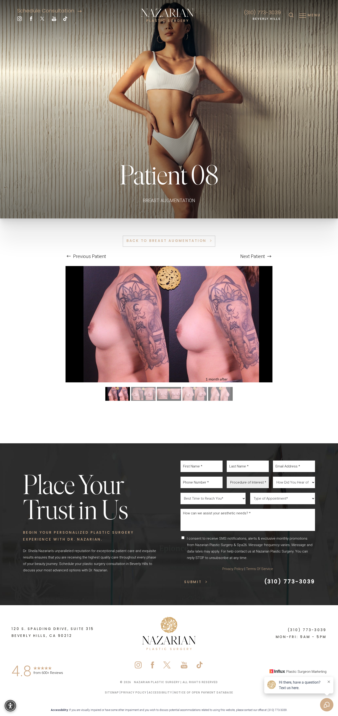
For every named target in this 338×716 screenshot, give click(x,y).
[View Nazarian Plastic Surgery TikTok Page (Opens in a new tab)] (65, 19)
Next (252, 256)
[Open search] (291, 15)
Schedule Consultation (46, 11)
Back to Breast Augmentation (166, 241)
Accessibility (160, 692)
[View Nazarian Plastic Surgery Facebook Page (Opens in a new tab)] (31, 19)
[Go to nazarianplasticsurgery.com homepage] (167, 15)
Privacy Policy (232, 569)
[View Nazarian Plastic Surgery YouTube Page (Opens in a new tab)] (54, 19)
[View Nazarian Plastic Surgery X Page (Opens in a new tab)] (42, 19)
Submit (193, 582)
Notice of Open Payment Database (203, 692)
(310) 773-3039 (262, 13)
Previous (89, 256)
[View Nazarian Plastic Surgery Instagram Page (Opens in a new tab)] (19, 19)
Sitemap (112, 692)
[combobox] (248, 482)
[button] (302, 15)
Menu (314, 15)
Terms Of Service (259, 569)
